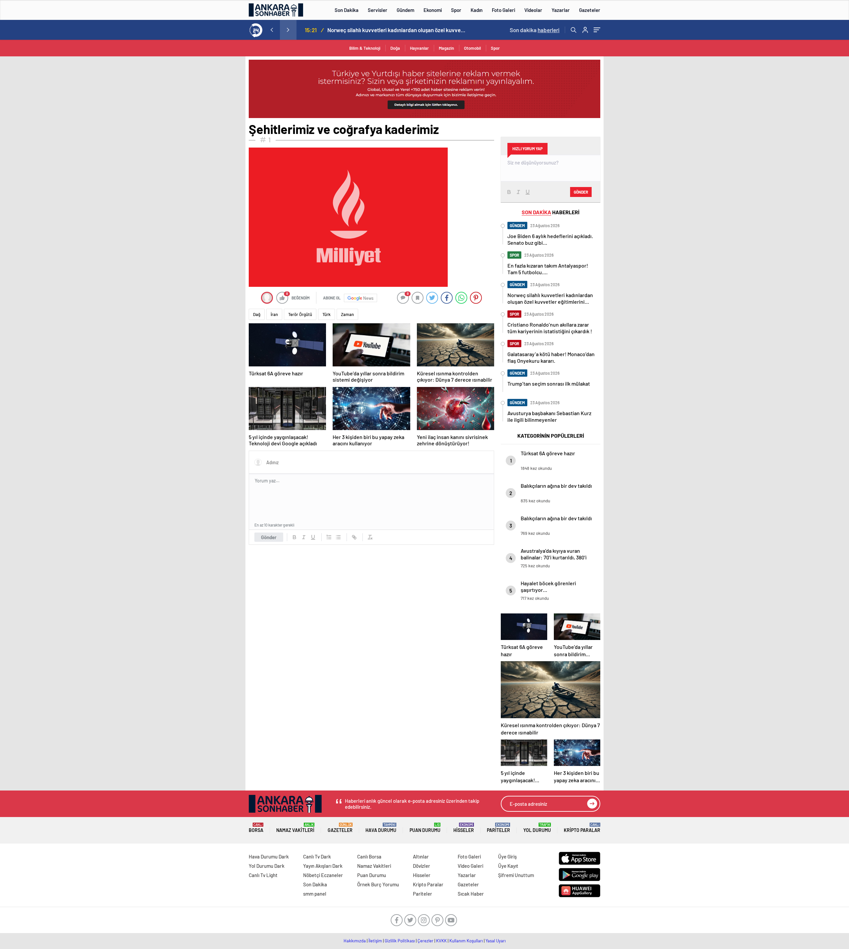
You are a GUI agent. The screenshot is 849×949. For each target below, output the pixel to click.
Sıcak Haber (471, 894)
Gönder (269, 537)
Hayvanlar (419, 48)
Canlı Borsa (369, 856)
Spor (456, 10)
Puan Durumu (425, 828)
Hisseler (463, 828)
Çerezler (425, 940)
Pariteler (498, 828)
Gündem (405, 10)
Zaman (347, 314)
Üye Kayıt (508, 866)
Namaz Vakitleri (295, 828)
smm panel (314, 894)
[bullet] (338, 537)
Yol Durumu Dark (267, 866)
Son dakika (534, 30)
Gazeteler (589, 10)
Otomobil (472, 48)
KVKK (441, 940)
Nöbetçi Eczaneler (323, 875)
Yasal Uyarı (496, 940)
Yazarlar (561, 10)
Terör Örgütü (300, 314)
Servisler (377, 10)
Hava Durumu (380, 828)
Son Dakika (347, 10)
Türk (326, 314)
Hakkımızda (355, 940)
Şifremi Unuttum (516, 875)
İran (274, 314)
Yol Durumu (537, 828)
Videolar (533, 10)
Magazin (446, 48)
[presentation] (271, 30)
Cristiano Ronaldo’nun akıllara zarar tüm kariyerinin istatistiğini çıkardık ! (398, 30)
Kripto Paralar (582, 828)
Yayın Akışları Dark (323, 866)
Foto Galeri (503, 10)
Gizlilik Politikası (400, 940)
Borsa (256, 828)
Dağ (256, 314)
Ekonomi (433, 10)
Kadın (477, 10)
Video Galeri (470, 866)
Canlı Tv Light (263, 875)
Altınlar (421, 856)
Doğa (395, 48)
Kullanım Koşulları (466, 940)
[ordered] (329, 537)
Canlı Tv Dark (317, 856)
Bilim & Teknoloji (364, 48)
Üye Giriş (507, 856)
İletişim (375, 940)
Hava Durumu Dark (269, 856)
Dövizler (421, 866)
